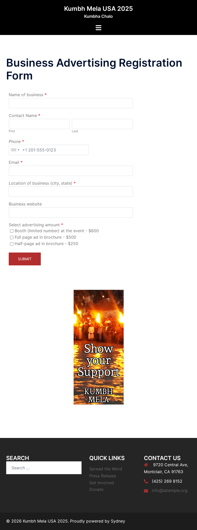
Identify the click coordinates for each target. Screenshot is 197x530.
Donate (96, 489)
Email (14, 162)
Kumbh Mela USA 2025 (98, 8)
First (12, 131)
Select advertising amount (34, 224)
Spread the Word (105, 468)
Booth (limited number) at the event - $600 (57, 230)
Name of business (26, 94)
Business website (25, 203)
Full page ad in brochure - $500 (45, 237)
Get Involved (101, 482)
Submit (25, 259)
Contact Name (23, 115)
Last (75, 131)
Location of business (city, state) (40, 183)
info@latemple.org (170, 490)
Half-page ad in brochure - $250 (46, 243)
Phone (15, 141)
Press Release (102, 475)
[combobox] (15, 150)
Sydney (118, 521)
